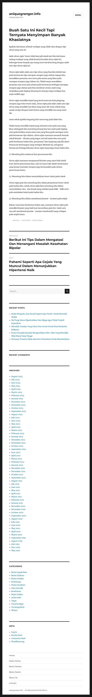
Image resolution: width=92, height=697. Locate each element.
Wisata (14, 610)
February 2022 (17, 462)
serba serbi (16, 597)
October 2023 (17, 408)
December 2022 (18, 440)
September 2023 (18, 411)
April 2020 (16, 531)
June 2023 (15, 421)
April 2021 (15, 493)
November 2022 (18, 443)
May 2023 (15, 424)
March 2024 (16, 392)
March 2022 (16, 459)
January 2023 (17, 436)
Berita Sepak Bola (19, 572)
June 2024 (15, 383)
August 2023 (16, 414)
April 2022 (16, 455)
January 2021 (17, 503)
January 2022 (17, 465)
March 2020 (16, 534)
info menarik (17, 588)
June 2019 (15, 547)
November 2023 (18, 405)
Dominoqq (16, 582)
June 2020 (15, 525)
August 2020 (17, 519)
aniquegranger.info (25, 14)
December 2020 (18, 506)
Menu (78, 15)
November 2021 (18, 471)
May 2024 (15, 386)
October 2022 (17, 446)
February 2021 (17, 500)
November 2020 (18, 509)
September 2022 (18, 449)
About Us (13, 678)
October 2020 (17, 512)
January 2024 (17, 398)
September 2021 (18, 478)
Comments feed (18, 638)
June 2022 (15, 452)
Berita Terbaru (38, 220)
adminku (16, 220)
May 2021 (15, 490)
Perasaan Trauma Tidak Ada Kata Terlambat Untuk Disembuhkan (40, 339)
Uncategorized (17, 607)
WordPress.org (17, 641)
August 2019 (16, 541)
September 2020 (18, 516)
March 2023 (16, 430)
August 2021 (16, 481)
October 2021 (17, 474)
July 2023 (15, 417)
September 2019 (18, 538)
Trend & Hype (17, 604)
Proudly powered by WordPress (36, 690)
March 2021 (16, 497)
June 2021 (15, 487)
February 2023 (17, 433)
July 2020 (15, 522)
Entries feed (16, 635)
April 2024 (16, 389)
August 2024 (17, 376)
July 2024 (15, 379)
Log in (14, 632)
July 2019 (15, 544)
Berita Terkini (17, 578)
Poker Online (17, 594)
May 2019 (15, 550)
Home (12, 655)
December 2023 (18, 402)
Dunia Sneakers (18, 585)
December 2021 (18, 468)
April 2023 (15, 427)
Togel (13, 601)
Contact (12, 683)
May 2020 (15, 528)
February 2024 (17, 395)
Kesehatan (16, 591)
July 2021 (15, 484)
